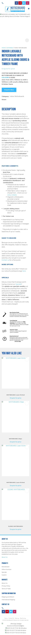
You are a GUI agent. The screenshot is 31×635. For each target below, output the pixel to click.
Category (5, 96)
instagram (14, 611)
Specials (18, 284)
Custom (4, 575)
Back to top (23, 618)
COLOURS (5, 77)
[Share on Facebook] (7, 99)
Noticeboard (5, 567)
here (24, 271)
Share (4, 99)
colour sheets (12, 195)
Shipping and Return (8, 597)
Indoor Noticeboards (20, 47)
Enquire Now (9, 90)
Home (3, 47)
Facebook (3, 611)
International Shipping (8, 599)
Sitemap (17, 618)
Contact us (5, 260)
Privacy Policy (6, 586)
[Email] (12, 99)
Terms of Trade (6, 588)
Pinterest (20, 3)
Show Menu (3, 9)
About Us (4, 557)
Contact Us (11, 618)
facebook (16, 3)
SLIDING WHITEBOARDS (15, 526)
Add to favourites (27, 359)
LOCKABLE (9, 47)
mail (24, 3)
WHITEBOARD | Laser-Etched (15, 395)
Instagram (27, 3)
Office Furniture (6, 569)
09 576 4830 (7, 3)
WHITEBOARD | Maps (15, 438)
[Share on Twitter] (9, 99)
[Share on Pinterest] (15, 99)
